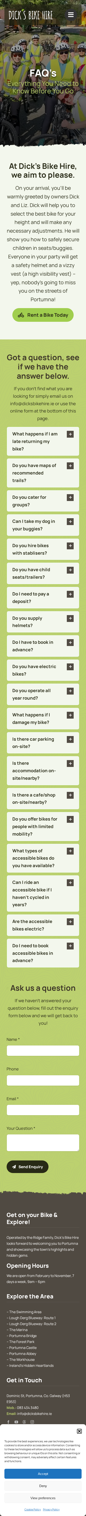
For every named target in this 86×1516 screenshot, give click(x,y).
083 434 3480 (28, 1407)
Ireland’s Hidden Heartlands (31, 1365)
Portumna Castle (23, 1347)
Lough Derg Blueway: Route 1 (32, 1317)
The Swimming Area (25, 1311)
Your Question (21, 1128)
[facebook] (8, 1422)
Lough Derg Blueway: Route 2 (32, 1323)
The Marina (18, 1329)
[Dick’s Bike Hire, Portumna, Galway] (31, 11)
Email (13, 1098)
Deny (43, 1486)
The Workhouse (22, 1359)
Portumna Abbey (22, 1353)
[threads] (24, 1422)
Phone (13, 1069)
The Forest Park (21, 1341)
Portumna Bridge (23, 1335)
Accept (43, 1474)
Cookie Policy (32, 1509)
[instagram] (32, 1422)
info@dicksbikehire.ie (34, 1413)
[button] (79, 1431)
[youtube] (16, 1422)
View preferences (43, 1498)
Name (13, 1039)
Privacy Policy (51, 1509)
